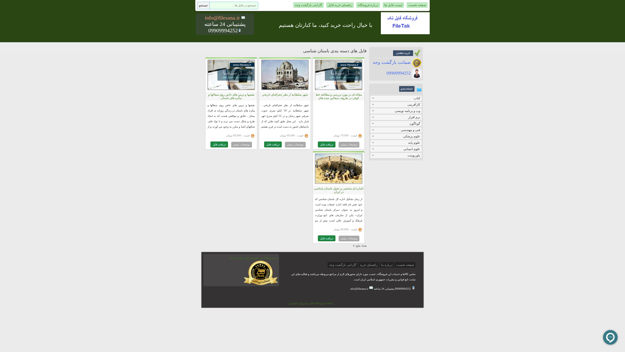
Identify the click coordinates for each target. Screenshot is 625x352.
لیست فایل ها (393, 5)
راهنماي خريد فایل (340, 5)
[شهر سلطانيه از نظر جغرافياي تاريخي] (285, 88)
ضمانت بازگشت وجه (392, 62)
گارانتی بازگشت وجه (308, 5)
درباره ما (387, 265)
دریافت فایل (326, 144)
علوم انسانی (411, 149)
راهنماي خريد (368, 265)
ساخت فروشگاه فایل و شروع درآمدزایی (311, 303)
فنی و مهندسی (410, 130)
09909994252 (399, 73)
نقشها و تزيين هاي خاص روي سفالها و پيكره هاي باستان (231, 96)
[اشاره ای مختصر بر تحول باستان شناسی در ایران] (338, 182)
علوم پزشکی (411, 136)
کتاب (417, 98)
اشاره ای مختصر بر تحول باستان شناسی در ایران (338, 190)
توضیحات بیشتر (349, 144)
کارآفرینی (413, 104)
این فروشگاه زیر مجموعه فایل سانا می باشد (253, 257)
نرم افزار (414, 117)
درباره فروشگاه (368, 5)
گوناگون (414, 123)
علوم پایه (414, 142)
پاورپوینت (413, 155)
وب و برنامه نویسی (407, 111)
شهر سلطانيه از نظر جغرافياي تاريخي (285, 94)
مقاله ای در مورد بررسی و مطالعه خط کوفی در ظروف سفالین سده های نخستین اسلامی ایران (339, 98)
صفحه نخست (417, 5)
